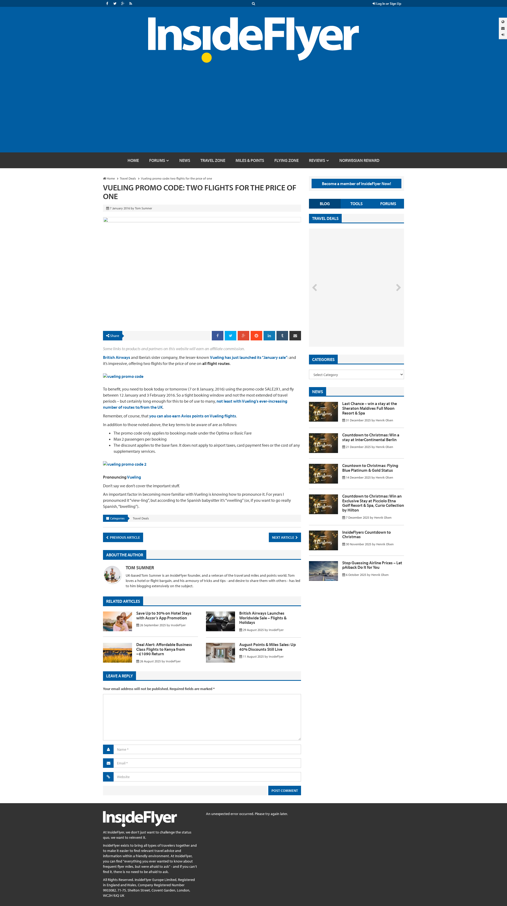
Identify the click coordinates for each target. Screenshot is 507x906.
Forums (388, 203)
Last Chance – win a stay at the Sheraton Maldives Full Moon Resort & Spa (369, 408)
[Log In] (502, 34)
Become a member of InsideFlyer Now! (356, 183)
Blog (325, 203)
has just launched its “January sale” (256, 357)
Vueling (217, 357)
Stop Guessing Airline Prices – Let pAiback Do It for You (372, 565)
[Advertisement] (253, 113)
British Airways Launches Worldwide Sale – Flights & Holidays (263, 617)
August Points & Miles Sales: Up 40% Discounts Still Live (267, 647)
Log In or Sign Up (388, 3)
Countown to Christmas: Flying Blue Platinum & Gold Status (370, 468)
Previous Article (124, 537)
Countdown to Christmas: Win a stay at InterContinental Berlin (370, 437)
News (317, 391)
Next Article (283, 537)
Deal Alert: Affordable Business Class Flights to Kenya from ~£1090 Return (164, 649)
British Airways (116, 357)
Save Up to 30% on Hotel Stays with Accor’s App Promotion (163, 615)
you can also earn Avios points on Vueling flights (192, 415)
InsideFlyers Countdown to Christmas (366, 534)
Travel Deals (141, 518)
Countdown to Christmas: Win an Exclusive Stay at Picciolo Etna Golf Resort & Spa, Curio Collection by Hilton (373, 503)
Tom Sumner (140, 568)
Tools (356, 203)
